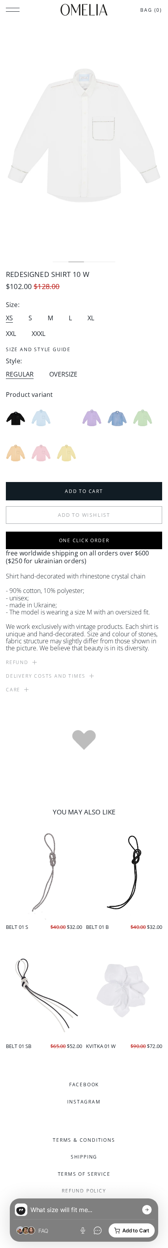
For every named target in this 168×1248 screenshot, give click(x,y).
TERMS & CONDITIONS (84, 1140)
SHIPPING (84, 1156)
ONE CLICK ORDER (84, 540)
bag (151, 10)
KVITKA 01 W (101, 1046)
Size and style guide (38, 349)
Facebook (84, 1084)
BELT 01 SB (18, 1046)
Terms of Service (84, 1174)
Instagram (83, 1101)
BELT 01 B (97, 926)
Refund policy (84, 1190)
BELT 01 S (17, 926)
